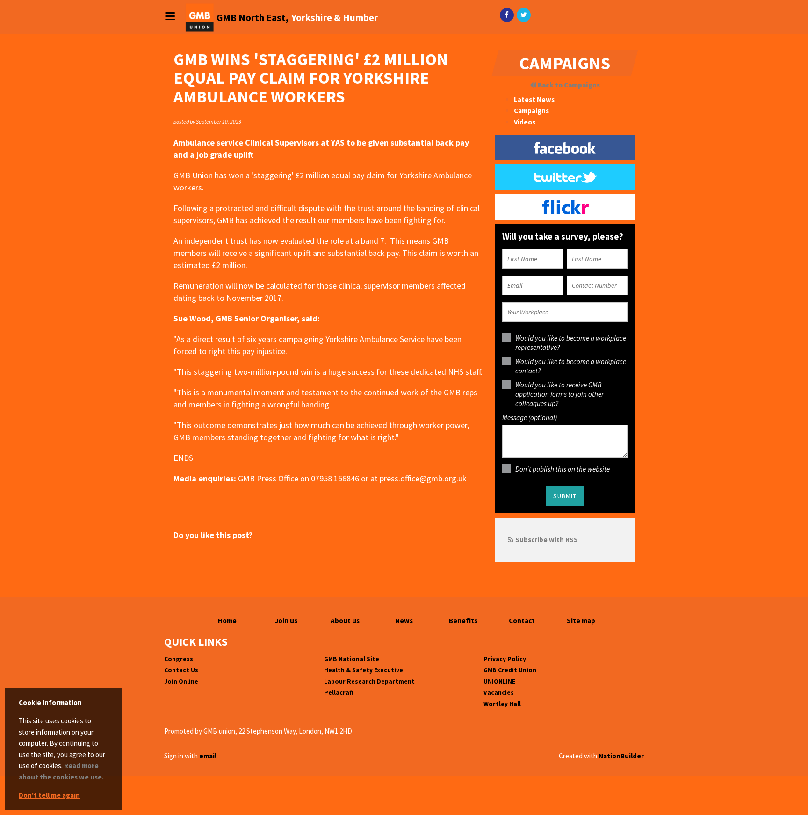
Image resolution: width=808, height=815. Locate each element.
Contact (522, 620)
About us (345, 620)
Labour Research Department (369, 681)
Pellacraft (339, 693)
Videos (524, 121)
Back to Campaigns (568, 84)
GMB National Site (351, 659)
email (207, 755)
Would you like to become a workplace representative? (570, 343)
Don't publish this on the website (562, 469)
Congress (178, 659)
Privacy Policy (504, 659)
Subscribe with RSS (546, 539)
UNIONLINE (499, 681)
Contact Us (181, 670)
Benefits (463, 620)
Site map (581, 620)
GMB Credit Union (509, 670)
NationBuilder (621, 755)
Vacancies (498, 693)
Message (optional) (529, 417)
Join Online (181, 681)
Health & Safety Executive (363, 670)
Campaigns (531, 110)
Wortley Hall (502, 704)
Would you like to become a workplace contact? (570, 366)
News (404, 620)
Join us (286, 620)
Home (227, 620)
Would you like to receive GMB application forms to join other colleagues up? (559, 394)
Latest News (534, 99)
